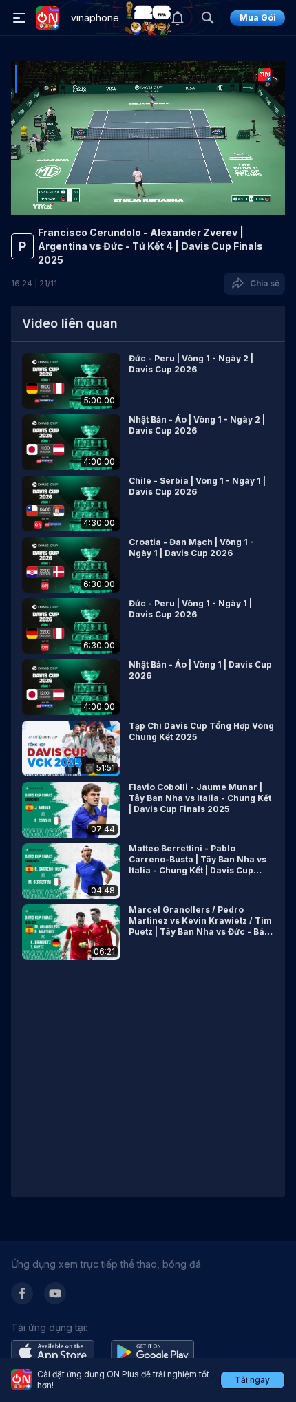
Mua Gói (258, 17)
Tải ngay (252, 1379)
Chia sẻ (262, 283)
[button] (148, 381)
